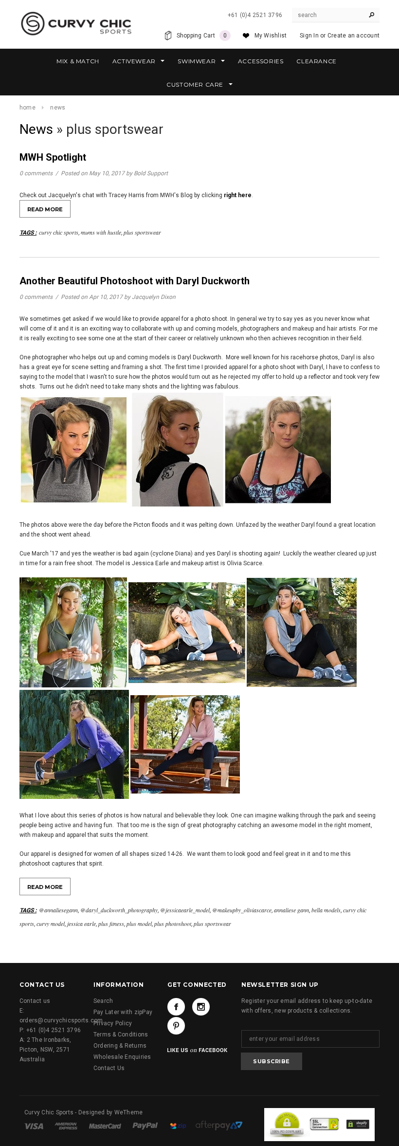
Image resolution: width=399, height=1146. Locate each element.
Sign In (309, 35)
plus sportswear (142, 232)
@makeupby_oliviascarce (242, 910)
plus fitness (111, 923)
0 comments (36, 173)
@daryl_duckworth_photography (119, 910)
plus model (139, 923)
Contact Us (109, 1068)
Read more (45, 209)
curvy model (50, 923)
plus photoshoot (172, 923)
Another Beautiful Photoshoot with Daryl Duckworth (134, 281)
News (36, 129)
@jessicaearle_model (185, 910)
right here (238, 195)
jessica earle (81, 923)
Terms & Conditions (120, 1034)
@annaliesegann (58, 910)
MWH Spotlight (52, 157)
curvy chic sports (58, 232)
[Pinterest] (176, 1026)
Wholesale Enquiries (122, 1057)
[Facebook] (176, 1007)
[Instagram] (201, 1007)
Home (27, 107)
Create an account (353, 35)
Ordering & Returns (119, 1045)
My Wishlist (270, 35)
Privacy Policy (112, 1023)
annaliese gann (291, 910)
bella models (326, 910)
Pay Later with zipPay (122, 1012)
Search (103, 1001)
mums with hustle (101, 232)
